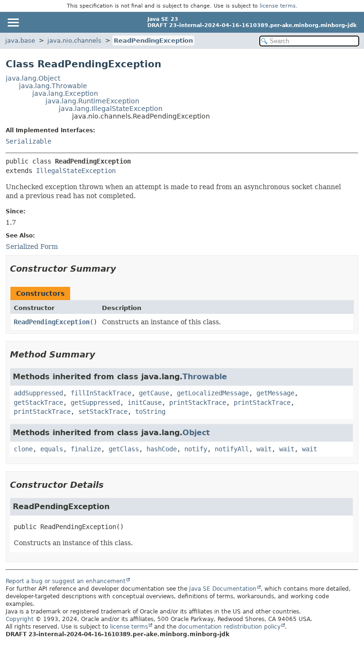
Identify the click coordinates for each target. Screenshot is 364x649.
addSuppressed (38, 393)
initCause (144, 402)
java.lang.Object (33, 78)
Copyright (20, 619)
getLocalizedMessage (213, 393)
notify (195, 449)
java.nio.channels (74, 40)
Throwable (204, 376)
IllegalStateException (76, 170)
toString (150, 411)
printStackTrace (197, 402)
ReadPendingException (153, 40)
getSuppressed (95, 402)
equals (51, 449)
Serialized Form (32, 246)
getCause (154, 393)
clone (23, 449)
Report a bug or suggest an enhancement (66, 581)
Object (196, 432)
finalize (86, 449)
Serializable (28, 141)
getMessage (275, 393)
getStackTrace (38, 402)
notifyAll (232, 449)
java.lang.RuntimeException (92, 101)
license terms (278, 6)
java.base (20, 40)
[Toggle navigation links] (13, 22)
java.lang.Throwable (53, 86)
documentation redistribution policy (229, 626)
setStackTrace (102, 411)
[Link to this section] (123, 269)
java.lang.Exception (65, 93)
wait (264, 449)
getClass (124, 449)
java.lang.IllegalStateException (111, 108)
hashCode (161, 449)
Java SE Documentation (222, 588)
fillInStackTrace (101, 393)
